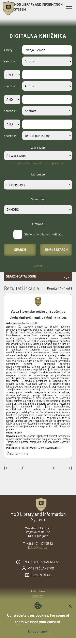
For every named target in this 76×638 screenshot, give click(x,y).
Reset (38, 266)
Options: (38, 224)
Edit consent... (39, 631)
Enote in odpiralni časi (41, 562)
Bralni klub (41, 575)
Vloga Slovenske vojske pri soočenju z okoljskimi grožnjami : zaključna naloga (38, 314)
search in (10, 61)
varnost (53, 436)
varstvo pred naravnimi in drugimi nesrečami (38, 439)
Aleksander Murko (22, 323)
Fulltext (14, 454)
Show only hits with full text (43, 234)
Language (38, 174)
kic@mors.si (39, 547)
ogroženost (42, 436)
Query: (8, 50)
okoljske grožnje (26, 436)
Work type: (38, 148)
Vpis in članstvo (41, 568)
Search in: (38, 199)
